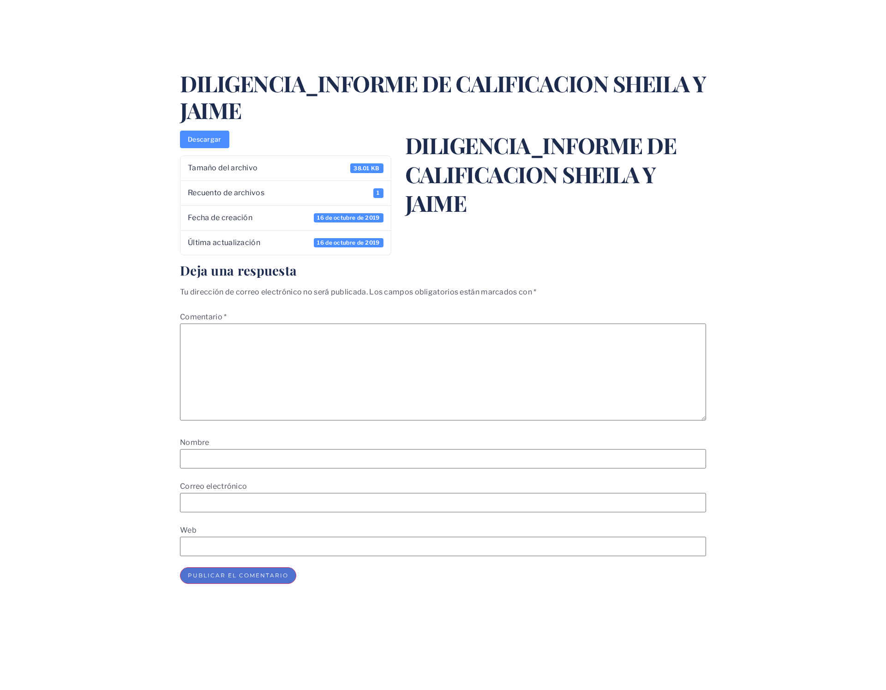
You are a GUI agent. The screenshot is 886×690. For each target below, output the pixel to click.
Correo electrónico (213, 486)
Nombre (195, 442)
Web (188, 530)
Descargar (205, 139)
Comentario (203, 317)
